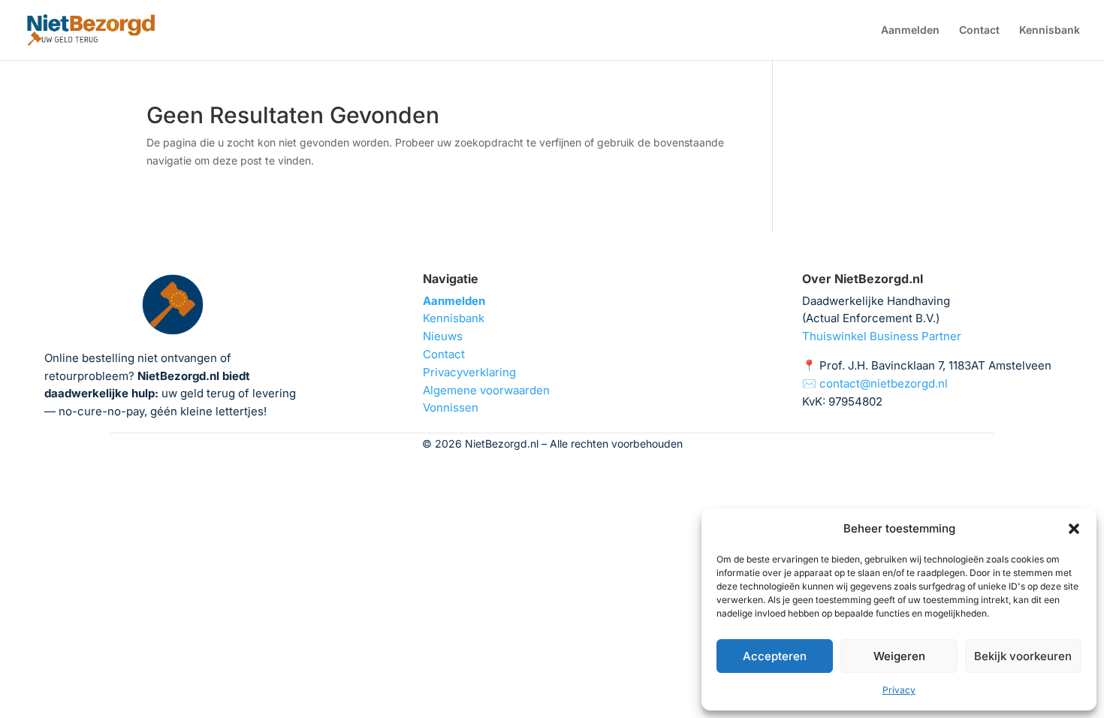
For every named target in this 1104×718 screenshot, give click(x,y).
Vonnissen (450, 407)
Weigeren (899, 656)
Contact (979, 30)
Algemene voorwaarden (486, 390)
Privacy (898, 689)
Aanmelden (910, 30)
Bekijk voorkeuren (1023, 656)
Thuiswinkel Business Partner (881, 336)
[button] (1073, 528)
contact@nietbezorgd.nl (883, 383)
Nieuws (443, 336)
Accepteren (775, 656)
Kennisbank (1049, 30)
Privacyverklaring (469, 372)
